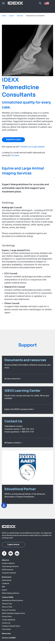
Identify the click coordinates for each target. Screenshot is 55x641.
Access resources (12, 378)
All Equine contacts (12, 443)
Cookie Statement (8, 620)
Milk (3, 587)
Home (4, 16)
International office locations (12, 600)
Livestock (5, 583)
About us (5, 560)
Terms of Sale (7, 607)
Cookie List (6, 623)
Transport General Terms (11, 626)
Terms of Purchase (9, 610)
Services (20, 16)
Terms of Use (7, 604)
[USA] (47, 3)
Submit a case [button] (13, 139)
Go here (15, 155)
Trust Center (6, 629)
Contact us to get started (32, 146)
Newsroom (6, 633)
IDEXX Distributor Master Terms (13, 613)
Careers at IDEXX (8, 638)
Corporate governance (10, 566)
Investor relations (8, 563)
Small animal (6, 580)
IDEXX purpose (7, 570)
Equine (11, 16)
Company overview (9, 573)
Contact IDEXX (7, 597)
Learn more (13, 544)
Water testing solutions (10, 593)
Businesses (6, 577)
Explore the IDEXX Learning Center (18, 409)
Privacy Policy (7, 616)
